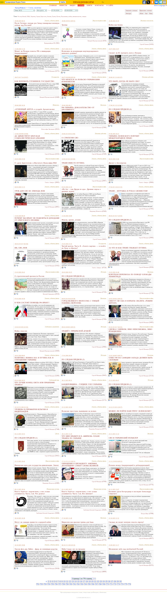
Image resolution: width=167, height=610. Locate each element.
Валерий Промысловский (95, 41)
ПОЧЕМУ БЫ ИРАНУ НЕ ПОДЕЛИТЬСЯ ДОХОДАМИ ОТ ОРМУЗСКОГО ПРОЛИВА (37, 219)
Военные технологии (147, 20)
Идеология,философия (99, 20)
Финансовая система (53, 489)
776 (129, 584)
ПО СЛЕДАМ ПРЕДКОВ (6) (120, 109)
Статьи (81, 5)
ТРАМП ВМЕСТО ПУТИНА (73, 163)
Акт (146, 13)
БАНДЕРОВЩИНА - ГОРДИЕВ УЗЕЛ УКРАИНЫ (82, 384)
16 (81, 581)
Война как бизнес (116, 25)
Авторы (128, 13)
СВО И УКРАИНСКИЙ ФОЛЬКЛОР (123, 438)
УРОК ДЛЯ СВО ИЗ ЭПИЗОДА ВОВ (30, 191)
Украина (33, 16)
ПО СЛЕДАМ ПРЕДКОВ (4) (73, 276)
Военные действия (147, 77)
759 (67, 584)
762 (78, 584)
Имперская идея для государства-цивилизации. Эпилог (37, 465)
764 (85, 584)
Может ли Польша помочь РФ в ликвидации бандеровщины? (32, 52)
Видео (72, 5)
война (70, 16)
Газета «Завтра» (49, 182)
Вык (150, 13)
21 (95, 581)
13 (73, 581)
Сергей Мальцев (49, 71)
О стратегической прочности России (29, 276)
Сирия (38, 16)
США (28, 16)
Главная (53, 5)
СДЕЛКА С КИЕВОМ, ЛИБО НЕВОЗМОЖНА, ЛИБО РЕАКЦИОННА (130, 330)
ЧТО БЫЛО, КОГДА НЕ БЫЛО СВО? (124, 81)
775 (125, 584)
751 (37, 584)
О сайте (109, 5)
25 (106, 581)
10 (64, 581)
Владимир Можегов (95, 211)
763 (81, 584)
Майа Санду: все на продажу (73, 549)
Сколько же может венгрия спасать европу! (126, 522)
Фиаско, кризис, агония (71, 220)
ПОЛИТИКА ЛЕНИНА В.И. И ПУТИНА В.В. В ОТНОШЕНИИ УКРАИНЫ (34, 359)
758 (63, 584)
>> (95, 579)
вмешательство (77, 16)
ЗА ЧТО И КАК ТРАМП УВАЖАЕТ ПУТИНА (127, 248)
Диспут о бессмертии (117, 163)
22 (98, 581)
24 (104, 581)
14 (75, 581)
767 (96, 584)
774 (122, 584)
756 (56, 584)
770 (107, 584)
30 (120, 581)
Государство (55, 77)
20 (92, 581)
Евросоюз (43, 16)
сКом (141, 13)
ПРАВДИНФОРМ (83, 2)
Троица (64, 25)
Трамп (54, 16)
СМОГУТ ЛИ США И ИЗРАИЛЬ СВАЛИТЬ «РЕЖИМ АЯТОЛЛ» (130, 302)
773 (118, 584)
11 (67, 581)
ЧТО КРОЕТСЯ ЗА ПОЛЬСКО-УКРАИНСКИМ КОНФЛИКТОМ (81, 81)
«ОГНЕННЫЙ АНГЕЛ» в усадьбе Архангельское (35, 109)
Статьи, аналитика (34, 8)
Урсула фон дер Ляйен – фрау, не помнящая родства (36, 549)
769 (103, 584)
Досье (57, 433)
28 (115, 581)
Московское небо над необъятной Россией (126, 549)
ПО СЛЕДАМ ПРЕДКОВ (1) (26, 438)
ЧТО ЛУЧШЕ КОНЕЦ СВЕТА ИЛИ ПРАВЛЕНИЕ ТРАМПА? (35, 384)
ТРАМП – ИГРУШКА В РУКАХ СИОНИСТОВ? (128, 191)
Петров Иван (145, 513)
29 (118, 581)
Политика (150, 355)
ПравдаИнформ (20, 8)
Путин (58, 16)
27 (112, 581)
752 (41, 584)
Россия (20, 16)
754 (48, 584)
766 (92, 584)
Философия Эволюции (47, 129)
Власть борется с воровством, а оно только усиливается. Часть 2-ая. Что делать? (32, 493)
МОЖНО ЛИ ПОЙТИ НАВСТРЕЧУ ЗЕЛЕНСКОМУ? (130, 411)
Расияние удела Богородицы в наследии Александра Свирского (130, 493)
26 (109, 581)
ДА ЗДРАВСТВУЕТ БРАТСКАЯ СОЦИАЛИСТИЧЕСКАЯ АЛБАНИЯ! (30, 137)
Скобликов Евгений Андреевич (45, 513)
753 (45, 584)
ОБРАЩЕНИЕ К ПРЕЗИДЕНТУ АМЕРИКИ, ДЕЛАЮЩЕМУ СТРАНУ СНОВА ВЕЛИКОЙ (80, 465)
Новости (63, 5)
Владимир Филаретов (95, 429)
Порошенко (64, 16)
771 (111, 584)
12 (70, 581)
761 (74, 584)
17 (84, 581)
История (150, 215)
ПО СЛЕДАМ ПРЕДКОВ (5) (120, 220)
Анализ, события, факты (52, 20)
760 (70, 584)
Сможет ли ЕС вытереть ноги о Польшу (125, 53)
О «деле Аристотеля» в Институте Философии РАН (36, 163)
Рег (103, 2)
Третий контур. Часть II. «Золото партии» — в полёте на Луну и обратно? (84, 247)
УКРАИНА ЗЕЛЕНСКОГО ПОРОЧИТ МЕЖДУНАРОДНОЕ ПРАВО (124, 137)
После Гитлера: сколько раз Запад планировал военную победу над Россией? (37, 24)
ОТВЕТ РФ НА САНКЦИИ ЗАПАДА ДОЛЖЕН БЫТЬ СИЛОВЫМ (131, 359)
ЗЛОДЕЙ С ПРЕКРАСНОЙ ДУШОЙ (76, 331)
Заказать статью (131, 10)
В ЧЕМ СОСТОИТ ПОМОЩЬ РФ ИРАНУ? (32, 303)
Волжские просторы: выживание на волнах (79, 411)
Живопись (56, 105)
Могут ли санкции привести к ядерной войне (33, 522)
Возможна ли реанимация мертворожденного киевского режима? (80, 52)
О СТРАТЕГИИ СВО (70, 138)
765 (89, 584)
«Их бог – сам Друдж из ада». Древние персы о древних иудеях (81, 190)
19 (89, 581)
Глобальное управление (52, 326)
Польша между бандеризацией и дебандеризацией (129, 465)
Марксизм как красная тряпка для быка (78, 522)
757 (59, 584)
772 (114, 584)
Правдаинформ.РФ (49, 43)
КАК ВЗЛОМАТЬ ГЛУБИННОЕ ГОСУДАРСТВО (34, 81)
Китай (24, 16)
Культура (103, 105)
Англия (49, 16)
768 (100, 584)
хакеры (84, 16)
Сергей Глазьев (144, 44)
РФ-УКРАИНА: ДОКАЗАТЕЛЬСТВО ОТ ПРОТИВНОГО (78, 109)
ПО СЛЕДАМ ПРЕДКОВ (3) (73, 359)
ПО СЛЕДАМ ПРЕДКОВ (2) (120, 384)
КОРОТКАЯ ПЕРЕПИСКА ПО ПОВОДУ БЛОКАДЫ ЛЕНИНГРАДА (130, 275)
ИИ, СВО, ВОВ (21, 248)
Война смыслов (21, 331)
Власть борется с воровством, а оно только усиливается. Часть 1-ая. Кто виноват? (79, 493)
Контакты (99, 5)
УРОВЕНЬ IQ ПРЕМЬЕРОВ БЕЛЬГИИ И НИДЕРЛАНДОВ (31, 410)
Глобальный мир (54, 380)
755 (52, 584)
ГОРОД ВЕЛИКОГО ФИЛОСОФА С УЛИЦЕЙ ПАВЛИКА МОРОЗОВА (80, 302)
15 (78, 581)
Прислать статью (146, 10)
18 (87, 581)
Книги (89, 5)
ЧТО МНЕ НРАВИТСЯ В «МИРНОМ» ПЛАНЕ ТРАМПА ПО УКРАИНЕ (81, 437)
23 (101, 581)
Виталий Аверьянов (48, 294)
